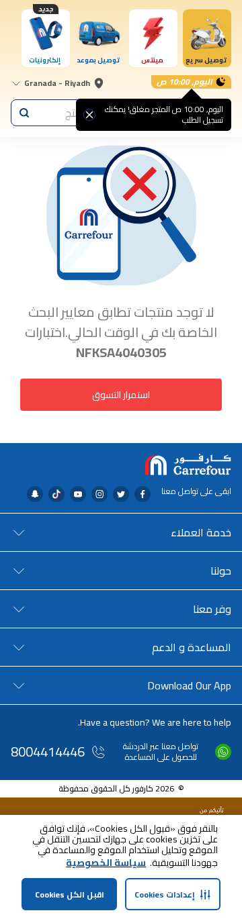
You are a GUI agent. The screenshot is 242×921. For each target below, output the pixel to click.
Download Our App (189, 685)
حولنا (220, 571)
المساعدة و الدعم (191, 647)
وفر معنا (212, 609)
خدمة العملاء (201, 532)
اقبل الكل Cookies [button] (69, 894)
